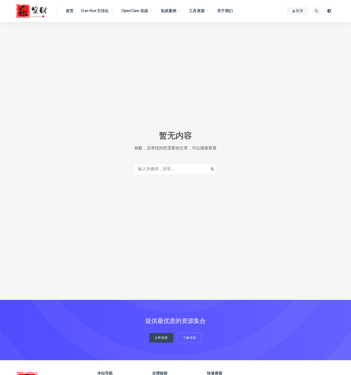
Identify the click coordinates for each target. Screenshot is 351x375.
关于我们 (225, 11)
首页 (69, 11)
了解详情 (189, 337)
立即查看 (161, 337)
